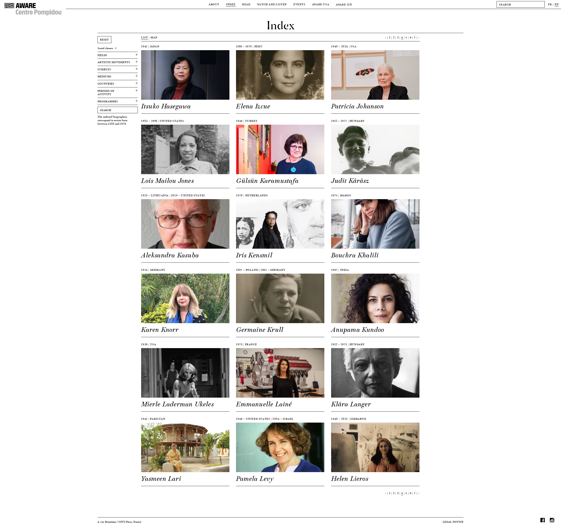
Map (154, 37)
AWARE (344, 4)
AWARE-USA (320, 4)
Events (299, 4)
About (214, 4)
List (144, 37)
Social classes (105, 48)
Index (231, 4)
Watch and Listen (272, 4)
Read (246, 4)
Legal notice (453, 522)
